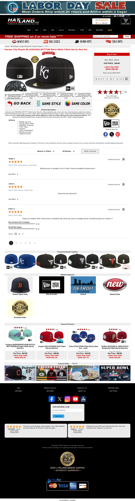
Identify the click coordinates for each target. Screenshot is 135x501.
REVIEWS (18, 391)
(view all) (74, 363)
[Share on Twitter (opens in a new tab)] (19, 234)
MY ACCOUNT (107, 16)
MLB (29, 30)
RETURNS (50, 391)
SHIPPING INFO (113, 388)
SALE (110, 30)
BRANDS (71, 30)
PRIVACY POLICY (50, 388)
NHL (52, 30)
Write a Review (90, 151)
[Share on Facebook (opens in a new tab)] (15, 234)
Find (127, 36)
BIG (90, 30)
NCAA (61, 30)
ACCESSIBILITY (64, 500)
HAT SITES (113, 391)
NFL (36, 30)
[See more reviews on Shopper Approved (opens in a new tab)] (23, 234)
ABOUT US (82, 391)
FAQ (18, 388)
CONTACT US (82, 388)
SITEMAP (73, 500)
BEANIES (99, 30)
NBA (45, 30)
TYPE (82, 30)
